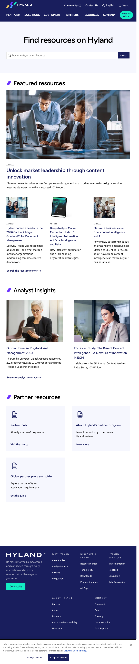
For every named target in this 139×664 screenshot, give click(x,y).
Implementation (117, 564)
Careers (56, 604)
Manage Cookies (35, 657)
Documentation (103, 622)
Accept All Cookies (58, 657)
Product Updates (88, 582)
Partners (56, 616)
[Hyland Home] (19, 5)
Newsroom (57, 628)
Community (101, 604)
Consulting (114, 576)
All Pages (84, 588)
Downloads (86, 576)
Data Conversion (117, 582)
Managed (113, 570)
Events (98, 610)
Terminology (86, 570)
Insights (56, 572)
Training (99, 616)
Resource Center (88, 564)
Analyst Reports (60, 566)
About (55, 610)
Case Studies (58, 560)
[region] (68, 651)
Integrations (58, 578)
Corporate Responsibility (64, 622)
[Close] (131, 644)
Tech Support (101, 628)
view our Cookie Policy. (75, 650)
